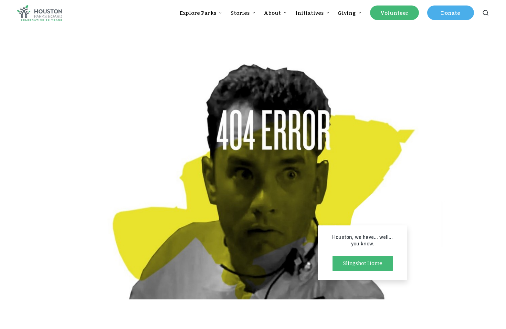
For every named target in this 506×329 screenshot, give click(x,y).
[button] (363, 263)
